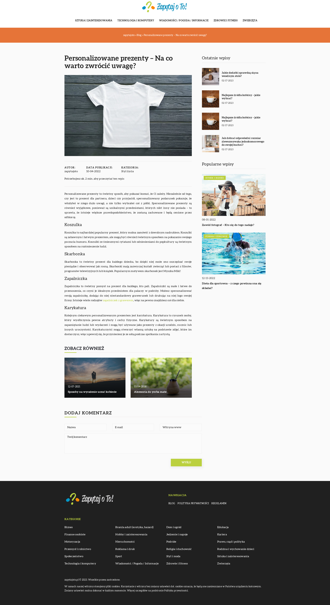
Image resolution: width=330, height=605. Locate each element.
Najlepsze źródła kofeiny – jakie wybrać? (241, 97)
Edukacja (223, 527)
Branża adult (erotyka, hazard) (134, 527)
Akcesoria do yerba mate (150, 391)
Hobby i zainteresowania (131, 534)
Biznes (68, 527)
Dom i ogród (174, 527)
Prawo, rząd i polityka (231, 541)
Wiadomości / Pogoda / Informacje (183, 20)
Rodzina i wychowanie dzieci (235, 549)
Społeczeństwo (73, 556)
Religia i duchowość (179, 549)
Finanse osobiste (75, 534)
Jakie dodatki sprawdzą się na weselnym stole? (240, 75)
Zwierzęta (250, 20)
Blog (171, 503)
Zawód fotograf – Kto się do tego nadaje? (228, 225)
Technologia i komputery (135, 20)
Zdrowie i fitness (226, 20)
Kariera (222, 534)
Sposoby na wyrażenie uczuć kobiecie (92, 391)
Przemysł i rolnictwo (77, 549)
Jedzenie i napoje (177, 534)
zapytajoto (71, 171)
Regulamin (218, 503)
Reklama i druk (125, 549)
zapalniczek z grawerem (118, 300)
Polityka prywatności (193, 503)
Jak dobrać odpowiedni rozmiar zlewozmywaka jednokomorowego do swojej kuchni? (243, 141)
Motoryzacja (72, 541)
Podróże (171, 541)
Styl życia (127, 171)
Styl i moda (173, 556)
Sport (118, 556)
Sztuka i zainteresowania (93, 20)
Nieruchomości (125, 541)
